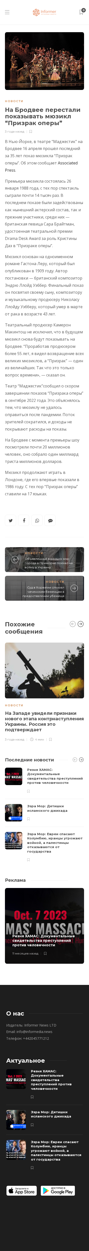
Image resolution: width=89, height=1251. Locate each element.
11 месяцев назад (25, 953)
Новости (14, 101)
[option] (44, 691)
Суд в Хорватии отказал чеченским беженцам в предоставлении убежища (43, 592)
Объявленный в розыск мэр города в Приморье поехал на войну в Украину (49, 563)
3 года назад (14, 131)
